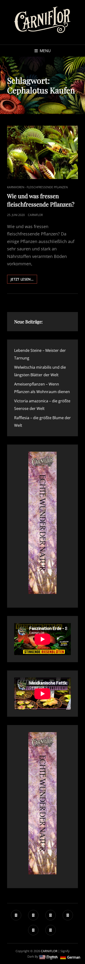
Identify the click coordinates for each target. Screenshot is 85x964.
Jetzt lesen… (24, 280)
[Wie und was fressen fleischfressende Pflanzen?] (42, 152)
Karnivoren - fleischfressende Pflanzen (37, 187)
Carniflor (35, 215)
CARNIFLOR (49, 951)
